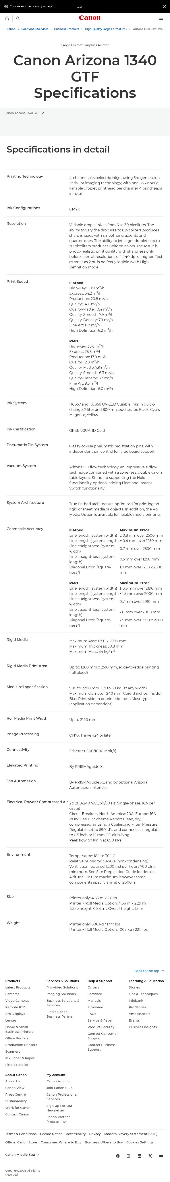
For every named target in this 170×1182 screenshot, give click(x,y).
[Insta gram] (128, 1156)
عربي (80, 6)
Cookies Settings (139, 1142)
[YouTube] (161, 1156)
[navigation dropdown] (161, 18)
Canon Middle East (20, 1155)
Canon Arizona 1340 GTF (21, 113)
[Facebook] (118, 1156)
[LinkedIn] (139, 1156)
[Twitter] (150, 1156)
